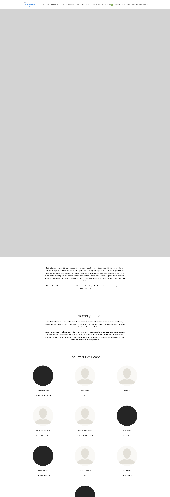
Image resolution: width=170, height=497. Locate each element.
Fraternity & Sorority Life (70, 4)
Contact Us (126, 4)
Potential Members (97, 4)
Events (108, 4)
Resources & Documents (140, 4)
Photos (117, 4)
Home (43, 4)
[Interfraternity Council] (30, 4)
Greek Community (52, 4)
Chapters (84, 4)
